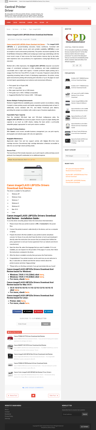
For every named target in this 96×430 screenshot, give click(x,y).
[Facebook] (73, 65)
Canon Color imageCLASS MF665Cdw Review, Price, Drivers (34, 1)
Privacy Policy (9, 416)
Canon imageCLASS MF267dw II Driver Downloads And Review (33, 354)
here (29, 160)
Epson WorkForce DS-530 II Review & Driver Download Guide (79, 125)
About (7, 409)
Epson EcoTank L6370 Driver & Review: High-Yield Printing (79, 141)
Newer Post (13, 395)
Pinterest (39, 311)
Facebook (18, 311)
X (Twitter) (28, 311)
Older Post (53, 395)
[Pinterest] (80, 65)
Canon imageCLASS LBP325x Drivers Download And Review (26, 44)
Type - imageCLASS (25, 39)
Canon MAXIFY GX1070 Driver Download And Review (30, 345)
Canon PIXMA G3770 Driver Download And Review (29, 336)
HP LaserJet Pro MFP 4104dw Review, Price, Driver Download (80, 95)
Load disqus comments (34, 388)
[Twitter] (77, 65)
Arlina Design (51, 427)
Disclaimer (8, 414)
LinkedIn (49, 311)
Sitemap (7, 418)
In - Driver (17, 39)
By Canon (11, 39)
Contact (7, 412)
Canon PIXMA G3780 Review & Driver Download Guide (30, 363)
